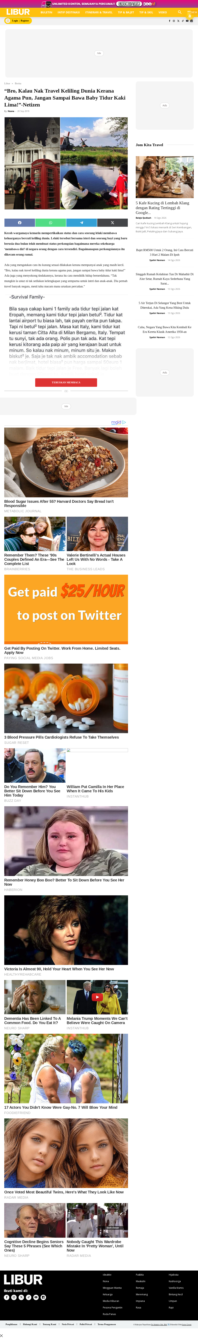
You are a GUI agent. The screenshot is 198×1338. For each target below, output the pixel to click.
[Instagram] (174, 21)
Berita (18, 83)
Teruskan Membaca (66, 382)
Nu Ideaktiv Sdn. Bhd (159, 1325)
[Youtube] (187, 21)
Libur (7, 83)
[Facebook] (169, 21)
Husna (11, 111)
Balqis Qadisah (143, 217)
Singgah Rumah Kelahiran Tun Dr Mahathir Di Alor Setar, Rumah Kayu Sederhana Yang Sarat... (165, 279)
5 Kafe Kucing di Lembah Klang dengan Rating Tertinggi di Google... (162, 208)
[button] (179, 12)
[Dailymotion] (191, 21)
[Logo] (18, 12)
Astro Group (186, 1325)
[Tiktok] (183, 21)
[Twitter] (178, 21)
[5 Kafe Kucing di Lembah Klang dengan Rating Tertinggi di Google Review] (165, 177)
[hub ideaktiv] (189, 11)
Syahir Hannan (157, 260)
